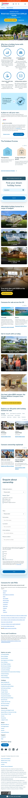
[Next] (26, 145)
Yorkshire (24, 417)
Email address (6, 530)
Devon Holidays (4, 656)
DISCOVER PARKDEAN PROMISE (8, 170)
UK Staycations (4, 690)
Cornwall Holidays (5, 654)
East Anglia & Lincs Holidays (7, 660)
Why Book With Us (5, 724)
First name (5, 517)
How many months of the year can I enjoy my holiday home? (14, 615)
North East (9, 417)
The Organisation (5, 726)
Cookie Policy (18, 128)
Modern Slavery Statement (7, 766)
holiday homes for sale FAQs (10, 628)
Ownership (3, 718)
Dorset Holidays (4, 658)
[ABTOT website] (14, 794)
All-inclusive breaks (5, 703)
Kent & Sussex (10, 415)
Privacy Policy (4, 762)
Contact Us (3, 737)
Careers (2, 728)
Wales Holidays (4, 675)
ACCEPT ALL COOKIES (19, 134)
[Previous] (22, 145)
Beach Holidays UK (5, 682)
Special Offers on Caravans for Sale (8, 712)
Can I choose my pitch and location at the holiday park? (13, 619)
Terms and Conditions (6, 758)
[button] (25, 4)
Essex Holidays (4, 662)
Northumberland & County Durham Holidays (10, 671)
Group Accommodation (6, 695)
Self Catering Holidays (6, 688)
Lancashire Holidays (5, 670)
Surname (5, 523)
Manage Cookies (6, 134)
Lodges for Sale (4, 720)
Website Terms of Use (5, 760)
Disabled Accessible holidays (7, 686)
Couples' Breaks (4, 692)
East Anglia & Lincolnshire (15, 413)
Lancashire (3, 417)
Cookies (2, 764)
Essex (23, 413)
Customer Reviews (5, 732)
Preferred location (7, 489)
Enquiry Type (6, 495)
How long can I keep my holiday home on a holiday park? (13, 617)
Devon (7, 413)
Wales (19, 417)
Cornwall (3, 413)
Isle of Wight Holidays (6, 664)
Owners (2, 716)
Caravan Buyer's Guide (6, 714)
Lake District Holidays (5, 668)
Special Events (4, 699)
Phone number (6, 536)
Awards (2, 730)
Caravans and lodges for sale (7, 710)
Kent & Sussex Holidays (6, 666)
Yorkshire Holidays (5, 677)
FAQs (2, 739)
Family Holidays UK (5, 694)
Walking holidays (5, 705)
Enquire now (21, 20)
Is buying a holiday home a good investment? (10, 624)
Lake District (17, 415)
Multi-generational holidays (7, 697)
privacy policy (19, 564)
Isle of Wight (3, 415)
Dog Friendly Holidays (6, 684)
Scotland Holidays (5, 673)
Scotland (14, 417)
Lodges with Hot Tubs (5, 701)
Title (4, 511)
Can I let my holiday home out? (7, 626)
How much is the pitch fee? (7, 622)
